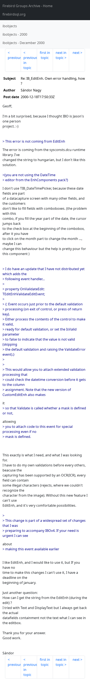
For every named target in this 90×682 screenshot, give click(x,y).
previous (14, 57)
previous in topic (30, 62)
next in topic (61, 55)
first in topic (45, 55)
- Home (28, 6)
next (76, 52)
